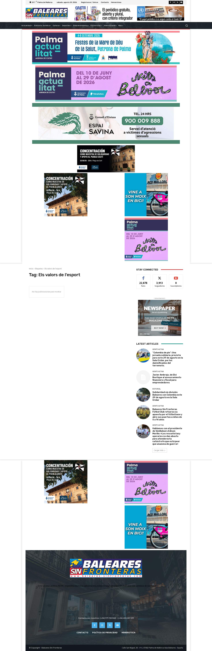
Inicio (31, 268)
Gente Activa (158, 349)
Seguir (160, 277)
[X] (177, 2)
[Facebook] (170, 2)
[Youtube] (181, 2)
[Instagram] (174, 2)
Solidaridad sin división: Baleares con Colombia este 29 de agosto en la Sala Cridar (167, 396)
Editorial (156, 389)
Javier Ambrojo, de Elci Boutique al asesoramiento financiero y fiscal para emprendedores (166, 378)
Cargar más (158, 450)
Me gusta (143, 277)
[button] (186, 25)
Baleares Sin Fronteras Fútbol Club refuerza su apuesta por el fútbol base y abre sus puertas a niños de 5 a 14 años (167, 414)
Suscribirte (176, 277)
